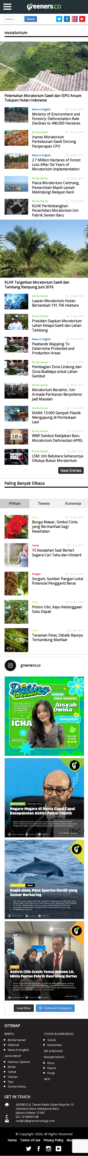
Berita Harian (40, 132)
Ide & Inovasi (53, 1051)
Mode (12, 1067)
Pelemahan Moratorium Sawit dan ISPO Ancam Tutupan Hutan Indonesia (43, 98)
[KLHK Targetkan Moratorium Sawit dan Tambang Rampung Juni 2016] (44, 249)
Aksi (47, 1079)
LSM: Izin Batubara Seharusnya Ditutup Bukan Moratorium (57, 458)
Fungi (51, 1073)
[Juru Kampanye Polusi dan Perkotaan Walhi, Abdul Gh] (44, 797)
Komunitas (54, 1045)
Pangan (36, 574)
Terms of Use (30, 1140)
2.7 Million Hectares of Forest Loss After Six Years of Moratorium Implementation (56, 164)
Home (12, 1140)
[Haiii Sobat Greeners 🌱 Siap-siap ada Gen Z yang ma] (44, 716)
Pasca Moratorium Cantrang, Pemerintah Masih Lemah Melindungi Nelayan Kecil (55, 187)
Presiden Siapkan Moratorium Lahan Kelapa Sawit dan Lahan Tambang (57, 325)
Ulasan (13, 1077)
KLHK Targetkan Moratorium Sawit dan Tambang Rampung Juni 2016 (37, 284)
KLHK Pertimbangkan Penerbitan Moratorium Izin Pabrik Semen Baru (55, 210)
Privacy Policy (53, 1140)
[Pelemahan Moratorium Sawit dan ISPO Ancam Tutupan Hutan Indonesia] (44, 66)
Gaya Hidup (13, 1056)
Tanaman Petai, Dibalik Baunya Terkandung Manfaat (57, 637)
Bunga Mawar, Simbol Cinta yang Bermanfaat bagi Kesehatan (54, 526)
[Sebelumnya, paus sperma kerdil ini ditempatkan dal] (44, 879)
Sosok (51, 1040)
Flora (35, 517)
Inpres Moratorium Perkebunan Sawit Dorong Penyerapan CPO (54, 141)
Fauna (51, 1068)
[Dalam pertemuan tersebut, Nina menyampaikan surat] (44, 961)
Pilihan (14, 503)
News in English (41, 109)
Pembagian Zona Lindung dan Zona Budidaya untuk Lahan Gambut (56, 371)
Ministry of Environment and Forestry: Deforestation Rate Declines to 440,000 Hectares (56, 119)
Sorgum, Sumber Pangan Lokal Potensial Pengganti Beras (57, 581)
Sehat (35, 545)
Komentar (73, 503)
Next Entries (70, 470)
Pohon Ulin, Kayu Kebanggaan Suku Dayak (57, 609)
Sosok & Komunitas (59, 1034)
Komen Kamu (17, 1086)
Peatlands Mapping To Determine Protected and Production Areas (53, 348)
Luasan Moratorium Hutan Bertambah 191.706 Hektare (55, 303)
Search (31, 19)
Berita (9, 1034)
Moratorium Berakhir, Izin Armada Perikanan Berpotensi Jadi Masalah (57, 394)
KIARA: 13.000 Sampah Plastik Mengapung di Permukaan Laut (56, 417)
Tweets (44, 503)
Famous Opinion (19, 1062)
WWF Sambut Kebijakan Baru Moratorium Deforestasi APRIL (57, 438)
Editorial (13, 1045)
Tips (11, 1082)
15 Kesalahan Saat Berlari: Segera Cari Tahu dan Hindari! (56, 552)
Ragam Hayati (54, 1057)
